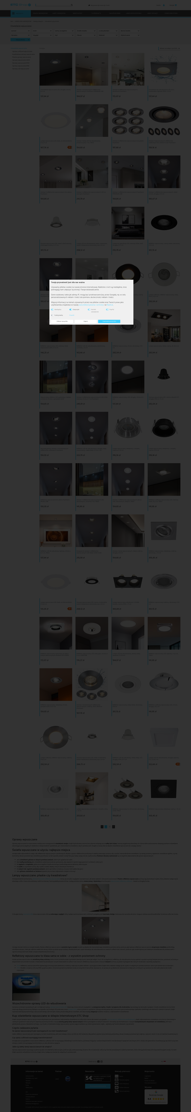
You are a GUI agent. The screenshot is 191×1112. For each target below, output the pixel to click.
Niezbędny (57, 309)
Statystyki (76, 309)
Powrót (71, 315)
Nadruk (110, 305)
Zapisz (86, 321)
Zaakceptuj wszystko (109, 321)
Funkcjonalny (58, 315)
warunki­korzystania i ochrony (91, 305)
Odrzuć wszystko (62, 321)
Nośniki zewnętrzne (95, 310)
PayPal (112, 309)
